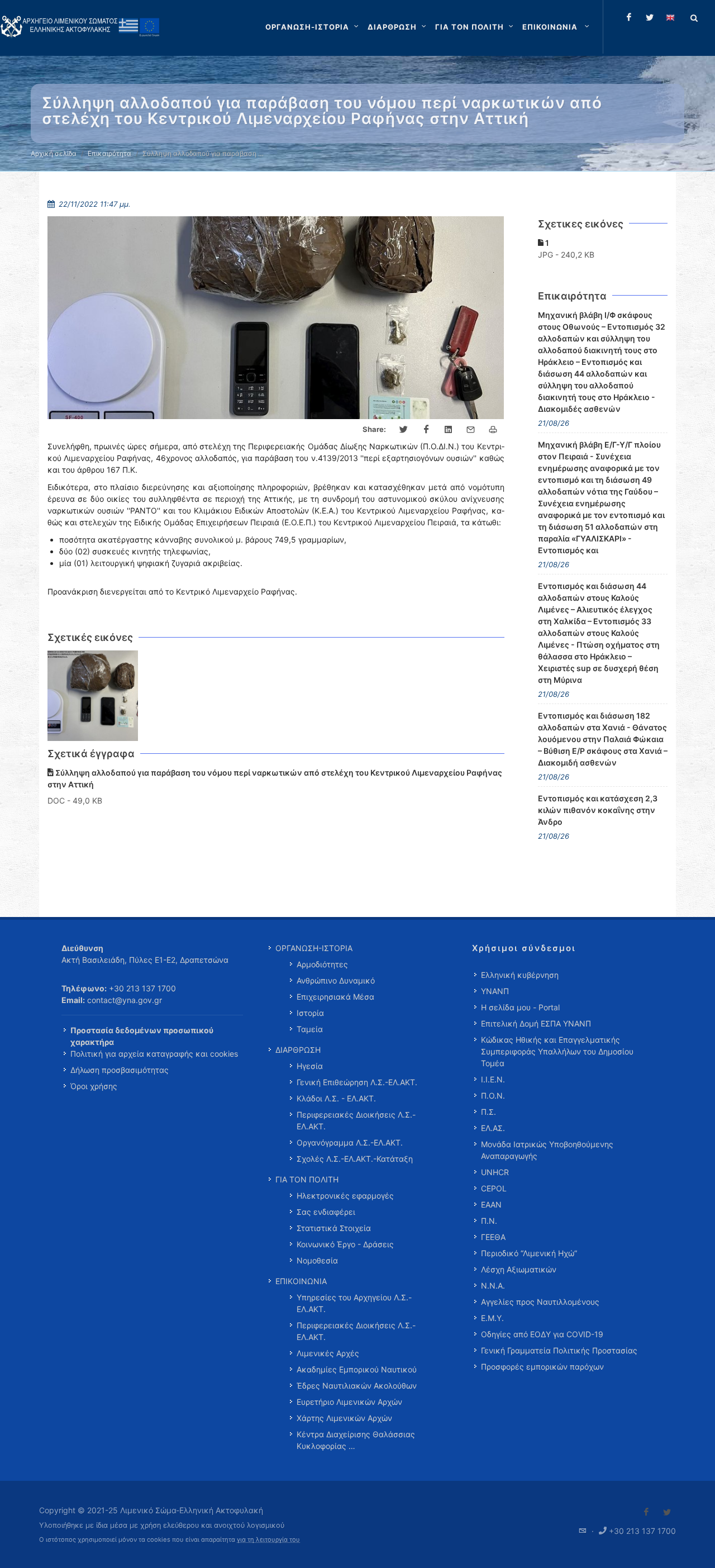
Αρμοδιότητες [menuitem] (322, 964)
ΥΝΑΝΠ (495, 991)
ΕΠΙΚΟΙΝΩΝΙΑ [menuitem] (301, 1281)
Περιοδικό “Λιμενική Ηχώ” (529, 1253)
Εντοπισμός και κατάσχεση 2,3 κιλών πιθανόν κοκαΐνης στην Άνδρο (597, 809)
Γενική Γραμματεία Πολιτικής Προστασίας (559, 1350)
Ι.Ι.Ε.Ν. (493, 1079)
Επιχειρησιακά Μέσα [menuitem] (335, 996)
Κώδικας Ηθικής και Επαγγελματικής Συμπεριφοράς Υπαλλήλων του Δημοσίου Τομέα (557, 1051)
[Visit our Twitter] (667, 1512)
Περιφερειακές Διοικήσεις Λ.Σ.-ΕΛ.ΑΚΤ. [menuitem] (356, 1120)
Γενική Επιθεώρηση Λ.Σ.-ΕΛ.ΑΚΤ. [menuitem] (357, 1082)
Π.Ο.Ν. (493, 1095)
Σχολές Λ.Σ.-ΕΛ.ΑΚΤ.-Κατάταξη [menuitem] (355, 1158)
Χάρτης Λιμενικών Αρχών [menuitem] (344, 1418)
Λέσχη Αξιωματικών (518, 1269)
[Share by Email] (471, 430)
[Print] (493, 430)
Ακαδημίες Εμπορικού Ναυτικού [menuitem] (357, 1369)
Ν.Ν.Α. (493, 1285)
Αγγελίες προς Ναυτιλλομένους (540, 1301)
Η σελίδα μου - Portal (520, 1007)
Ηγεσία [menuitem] (310, 1066)
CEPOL (494, 1188)
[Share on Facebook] (426, 430)
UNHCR (495, 1172)
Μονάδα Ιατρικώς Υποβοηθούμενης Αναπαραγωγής (547, 1150)
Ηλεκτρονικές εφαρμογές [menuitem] (345, 1195)
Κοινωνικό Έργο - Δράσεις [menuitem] (345, 1244)
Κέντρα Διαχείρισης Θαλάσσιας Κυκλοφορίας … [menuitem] (356, 1440)
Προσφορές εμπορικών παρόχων (542, 1366)
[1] (93, 696)
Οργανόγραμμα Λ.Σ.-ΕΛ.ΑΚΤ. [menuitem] (350, 1142)
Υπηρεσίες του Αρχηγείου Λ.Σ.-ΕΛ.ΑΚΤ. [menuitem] (354, 1303)
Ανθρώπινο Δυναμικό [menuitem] (336, 980)
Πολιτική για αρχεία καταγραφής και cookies (154, 1053)
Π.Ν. (489, 1220)
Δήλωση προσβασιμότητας (119, 1070)
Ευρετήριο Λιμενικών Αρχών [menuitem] (349, 1402)
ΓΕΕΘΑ (493, 1237)
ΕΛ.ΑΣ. (493, 1128)
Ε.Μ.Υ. (492, 1318)
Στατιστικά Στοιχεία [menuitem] (334, 1228)
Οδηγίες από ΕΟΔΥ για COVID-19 (542, 1334)
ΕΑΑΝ (491, 1204)
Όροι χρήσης (93, 1086)
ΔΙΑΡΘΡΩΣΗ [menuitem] (298, 1049)
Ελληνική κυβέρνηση (520, 975)
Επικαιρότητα (109, 153)
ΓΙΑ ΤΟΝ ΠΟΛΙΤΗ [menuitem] (307, 1179)
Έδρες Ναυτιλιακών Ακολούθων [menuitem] (357, 1385)
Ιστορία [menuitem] (310, 1013)
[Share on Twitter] (404, 430)
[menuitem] (556, 27)
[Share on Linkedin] (448, 430)
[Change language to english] (670, 17)
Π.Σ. (488, 1111)
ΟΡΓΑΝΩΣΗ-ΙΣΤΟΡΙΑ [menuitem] (313, 948)
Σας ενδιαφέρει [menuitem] (326, 1212)
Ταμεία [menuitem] (310, 1029)
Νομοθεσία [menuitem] (317, 1260)
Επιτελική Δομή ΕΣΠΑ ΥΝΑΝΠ (536, 1023)
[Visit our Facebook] (646, 1512)
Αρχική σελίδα (54, 153)
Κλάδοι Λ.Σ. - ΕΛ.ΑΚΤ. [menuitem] (336, 1098)
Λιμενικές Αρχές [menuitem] (328, 1353)
